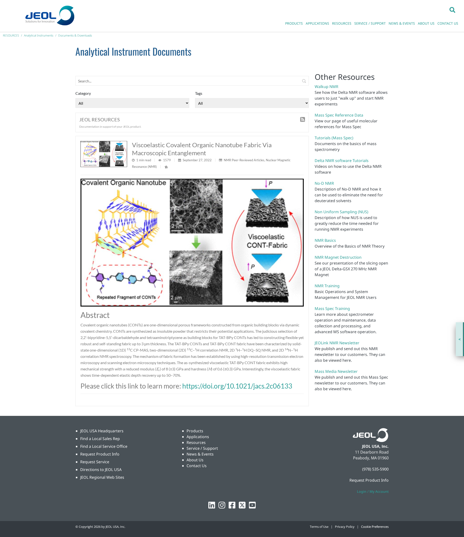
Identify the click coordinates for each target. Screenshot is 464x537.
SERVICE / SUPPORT (370, 23)
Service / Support (202, 448)
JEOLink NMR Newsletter (337, 343)
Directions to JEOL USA (101, 469)
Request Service (94, 461)
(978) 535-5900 (375, 469)
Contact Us (197, 465)
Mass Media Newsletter (336, 371)
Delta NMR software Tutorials (342, 160)
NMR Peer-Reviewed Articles (244, 160)
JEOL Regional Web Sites (102, 477)
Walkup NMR (326, 86)
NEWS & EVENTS (402, 23)
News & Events (200, 454)
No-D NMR (324, 183)
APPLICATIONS (317, 23)
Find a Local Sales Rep (100, 438)
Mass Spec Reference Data (339, 115)
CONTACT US (447, 23)
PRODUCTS (294, 23)
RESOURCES (341, 23)
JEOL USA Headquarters (101, 431)
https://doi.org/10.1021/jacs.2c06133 (237, 386)
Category (83, 93)
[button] (452, 10)
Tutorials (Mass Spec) (334, 137)
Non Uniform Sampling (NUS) (341, 211)
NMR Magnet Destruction (338, 257)
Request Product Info (99, 454)
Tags (198, 93)
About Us (195, 460)
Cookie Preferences (375, 526)
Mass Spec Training (332, 308)
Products (195, 431)
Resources (196, 442)
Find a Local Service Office (103, 446)
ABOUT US (426, 23)
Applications (198, 436)
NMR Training (327, 285)
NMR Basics (325, 240)
